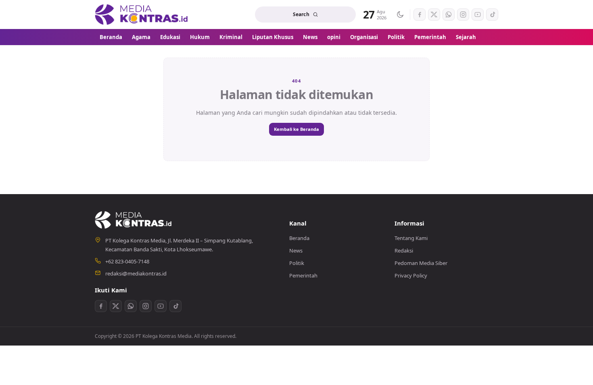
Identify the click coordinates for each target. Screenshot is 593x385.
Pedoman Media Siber (421, 263)
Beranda (111, 37)
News (310, 37)
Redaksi (404, 250)
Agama (141, 37)
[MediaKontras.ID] (142, 14)
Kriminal (230, 37)
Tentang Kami (411, 238)
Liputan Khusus (272, 37)
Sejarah (466, 37)
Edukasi (170, 37)
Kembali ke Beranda (296, 129)
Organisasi (364, 37)
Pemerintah (430, 37)
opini (333, 37)
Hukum (200, 37)
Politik (396, 37)
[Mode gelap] (400, 14)
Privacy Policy (411, 275)
